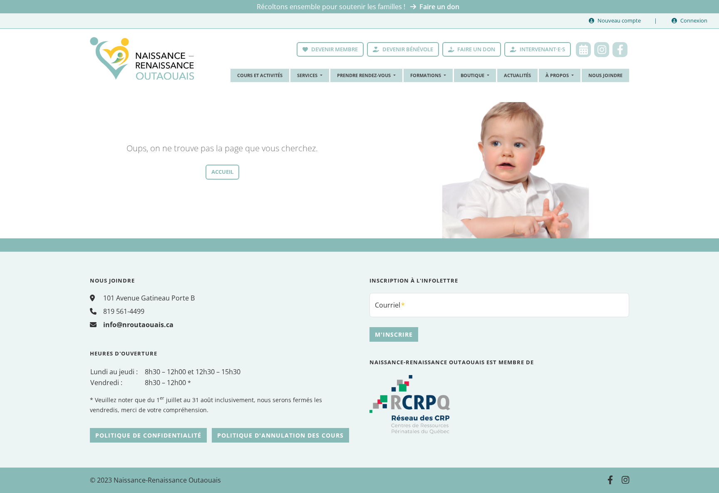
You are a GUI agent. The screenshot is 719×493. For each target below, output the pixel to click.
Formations (426, 75)
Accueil (222, 171)
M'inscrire (394, 334)
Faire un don (439, 6)
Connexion (693, 20)
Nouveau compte (619, 20)
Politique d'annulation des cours (280, 435)
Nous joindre (605, 75)
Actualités (517, 75)
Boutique (473, 75)
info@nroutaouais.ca (138, 324)
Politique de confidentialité (148, 435)
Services (308, 75)
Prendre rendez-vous (364, 75)
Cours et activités (260, 75)
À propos (557, 75)
